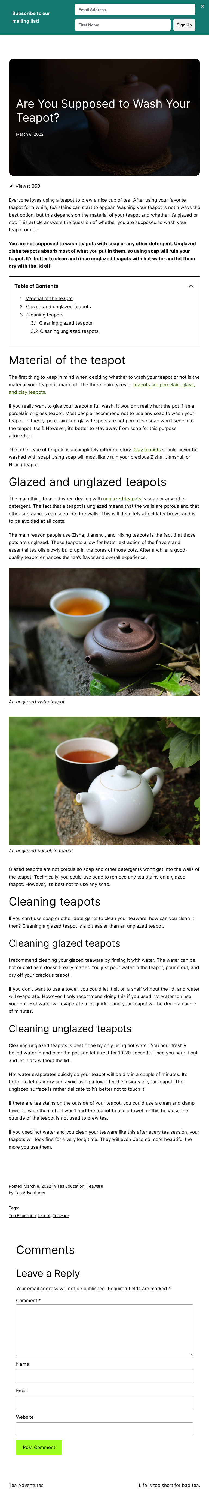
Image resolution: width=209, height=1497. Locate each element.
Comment (28, 1300)
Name (22, 1364)
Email (22, 1390)
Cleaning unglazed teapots (69, 331)
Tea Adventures (26, 1485)
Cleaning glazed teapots (65, 323)
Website (25, 1417)
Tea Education (70, 1186)
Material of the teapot (49, 298)
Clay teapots (147, 449)
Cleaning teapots (44, 315)
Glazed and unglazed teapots (58, 306)
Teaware (95, 1186)
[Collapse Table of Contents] (191, 286)
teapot (44, 1215)
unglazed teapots (122, 498)
